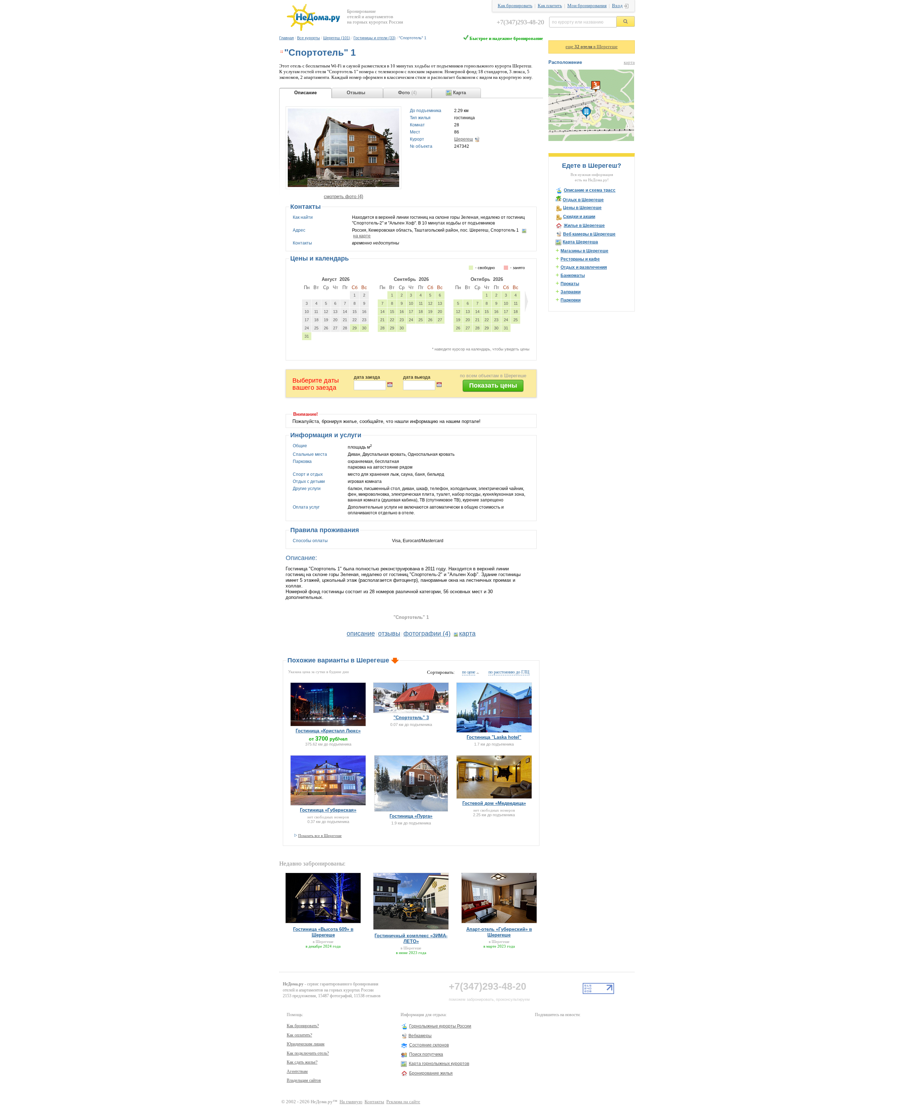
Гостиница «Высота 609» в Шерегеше (323, 932)
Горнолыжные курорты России (440, 1026)
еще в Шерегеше (592, 46)
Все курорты (308, 38)
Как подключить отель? (308, 1053)
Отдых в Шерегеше (583, 199)
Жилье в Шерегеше (584, 225)
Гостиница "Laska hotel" (494, 737)
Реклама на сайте (403, 1101)
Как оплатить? (299, 1035)
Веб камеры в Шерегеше (589, 234)
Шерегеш (463, 139)
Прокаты (570, 283)
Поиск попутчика (426, 1054)
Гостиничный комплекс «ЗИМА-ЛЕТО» (411, 938)
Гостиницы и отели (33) (374, 38)
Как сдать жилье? (302, 1062)
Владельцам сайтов (304, 1080)
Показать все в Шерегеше (320, 835)
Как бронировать (515, 5)
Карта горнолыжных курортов (439, 1063)
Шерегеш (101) (336, 38)
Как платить (550, 5)
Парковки (571, 300)
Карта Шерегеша (580, 241)
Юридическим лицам (306, 1043)
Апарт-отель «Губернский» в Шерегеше (499, 932)
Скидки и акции (579, 216)
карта (467, 633)
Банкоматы (573, 275)
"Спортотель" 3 (411, 717)
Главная (286, 38)
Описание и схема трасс (590, 190)
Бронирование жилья (431, 1073)
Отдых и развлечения (584, 267)
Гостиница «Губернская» (328, 810)
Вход (617, 5)
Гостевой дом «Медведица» (494, 803)
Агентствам (297, 1071)
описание (361, 633)
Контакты (374, 1101)
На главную (351, 1101)
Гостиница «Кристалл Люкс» (328, 730)
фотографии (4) (427, 633)
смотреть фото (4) (343, 196)
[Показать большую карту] (591, 139)
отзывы (389, 633)
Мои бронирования (587, 5)
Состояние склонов (429, 1045)
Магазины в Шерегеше (584, 250)
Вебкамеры (420, 1035)
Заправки (571, 291)
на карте (362, 235)
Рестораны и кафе (580, 259)
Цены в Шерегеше (582, 207)
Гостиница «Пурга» (411, 816)
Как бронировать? (303, 1025)
